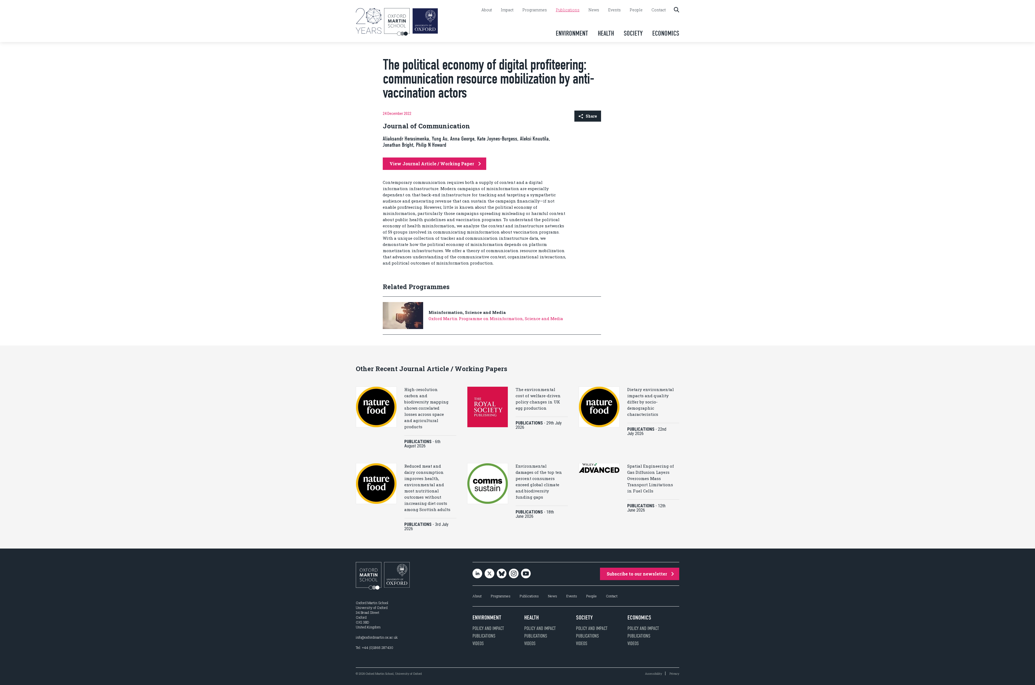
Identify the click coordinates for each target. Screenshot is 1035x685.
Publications (567, 10)
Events (614, 10)
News (593, 10)
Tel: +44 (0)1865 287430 (374, 647)
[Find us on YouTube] (526, 574)
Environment (572, 33)
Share (591, 116)
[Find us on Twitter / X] (489, 574)
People (636, 10)
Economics (665, 33)
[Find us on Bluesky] (501, 574)
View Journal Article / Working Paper (431, 163)
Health (606, 33)
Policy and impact (488, 628)
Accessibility (653, 674)
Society (633, 33)
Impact (507, 10)
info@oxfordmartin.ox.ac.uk (377, 637)
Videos (478, 643)
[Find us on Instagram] (514, 574)
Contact (658, 10)
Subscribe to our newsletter (637, 574)
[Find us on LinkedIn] (477, 574)
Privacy (674, 674)
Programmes (534, 10)
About (486, 10)
